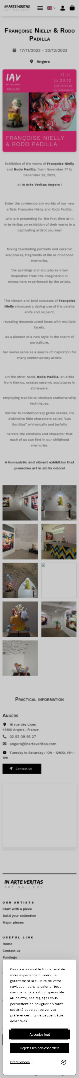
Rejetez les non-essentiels (39, 1047)
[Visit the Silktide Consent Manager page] (64, 1062)
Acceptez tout (39, 1034)
